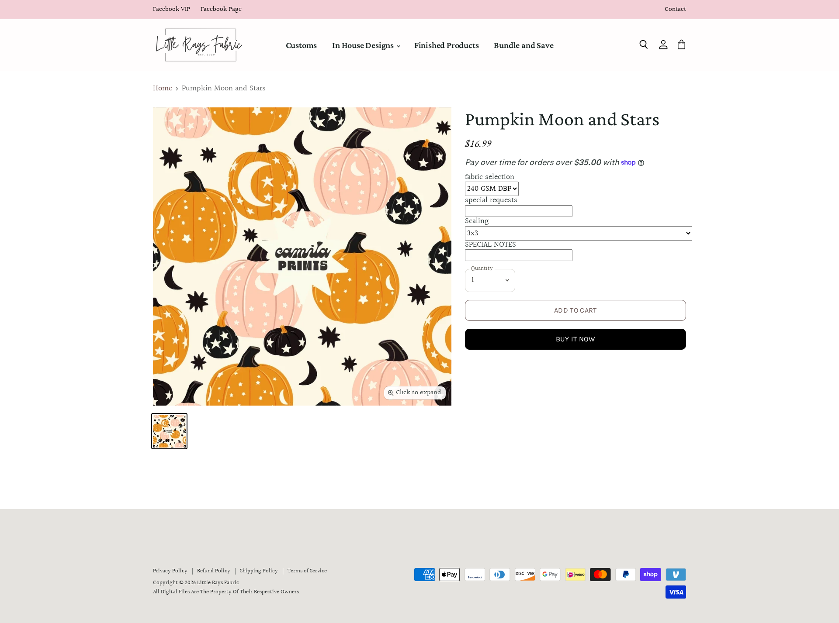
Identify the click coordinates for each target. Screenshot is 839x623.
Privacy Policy (170, 571)
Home (162, 88)
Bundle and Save (523, 45)
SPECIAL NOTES (490, 244)
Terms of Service (307, 571)
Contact (675, 10)
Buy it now (575, 339)
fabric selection (489, 177)
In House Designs (363, 45)
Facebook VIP (171, 10)
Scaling (477, 221)
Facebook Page (221, 10)
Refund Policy (213, 571)
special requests (491, 200)
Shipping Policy (259, 571)
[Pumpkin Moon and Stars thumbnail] (169, 431)
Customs (301, 45)
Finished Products (446, 45)
